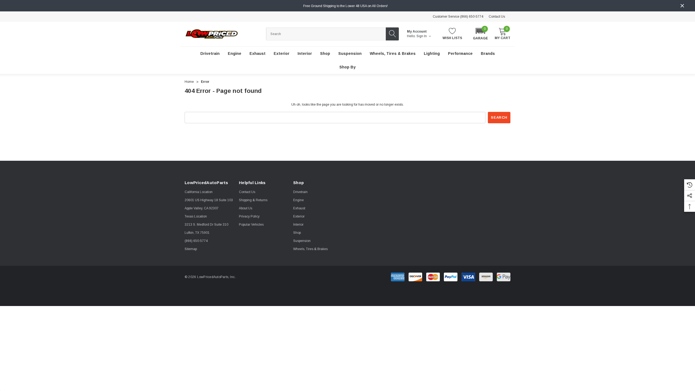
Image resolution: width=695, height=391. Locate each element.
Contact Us (497, 16)
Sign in (422, 36)
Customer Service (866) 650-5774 (458, 16)
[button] (480, 33)
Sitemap (191, 249)
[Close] (682, 5)
